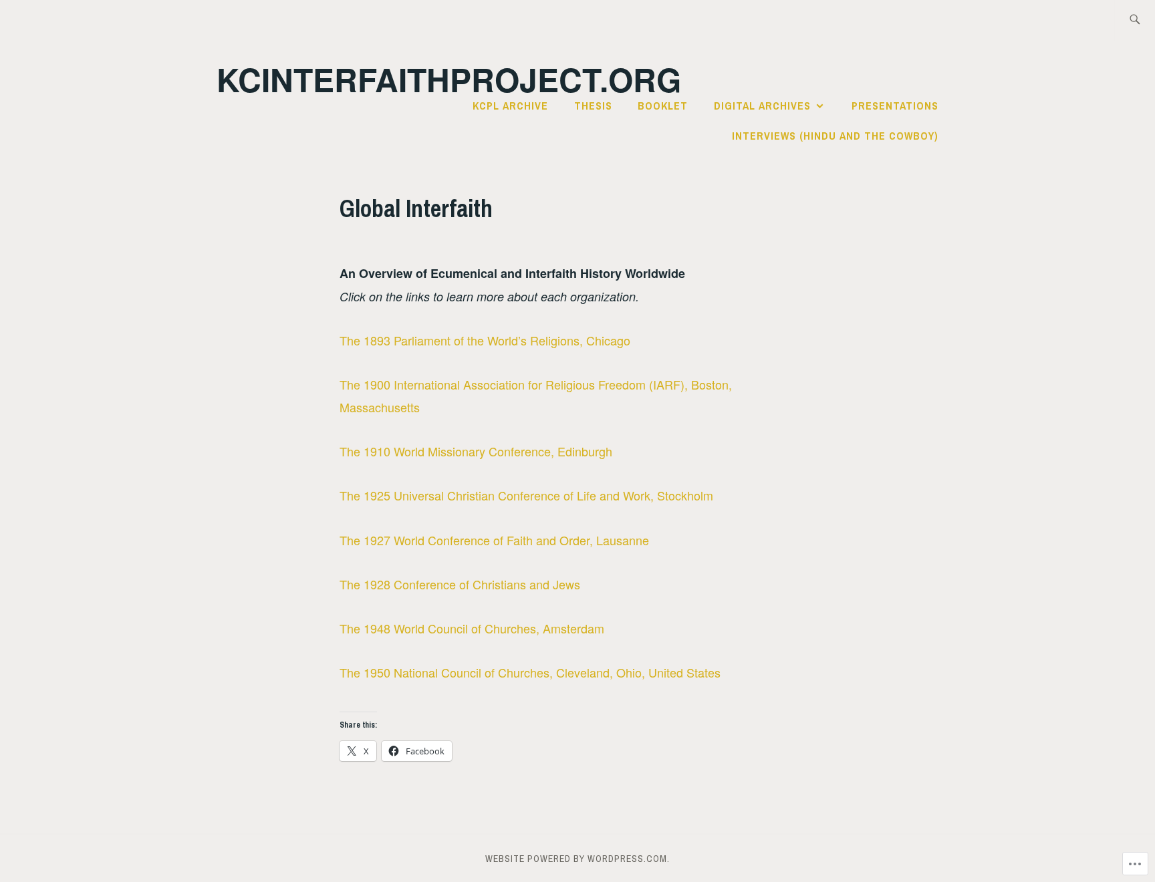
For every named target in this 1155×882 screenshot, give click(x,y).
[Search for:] (1134, 20)
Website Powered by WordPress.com (576, 859)
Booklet (663, 105)
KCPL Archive (510, 105)
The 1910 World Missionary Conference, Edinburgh (478, 451)
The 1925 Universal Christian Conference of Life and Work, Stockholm (526, 495)
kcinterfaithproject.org (449, 79)
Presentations (895, 105)
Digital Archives (762, 105)
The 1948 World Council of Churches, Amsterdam (472, 628)
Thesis (593, 105)
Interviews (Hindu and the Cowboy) (835, 135)
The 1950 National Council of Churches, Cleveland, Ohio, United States (530, 672)
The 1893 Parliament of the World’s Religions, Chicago (485, 340)
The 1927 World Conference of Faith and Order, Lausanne (494, 540)
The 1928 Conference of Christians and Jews (460, 584)
